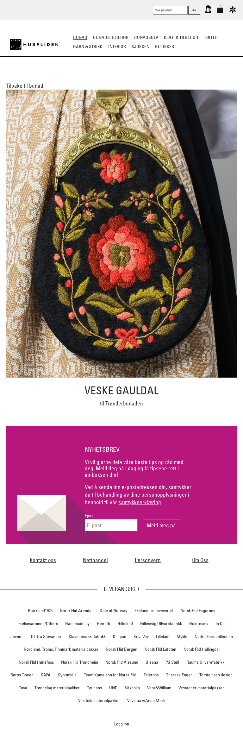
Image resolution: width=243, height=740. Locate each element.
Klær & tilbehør (181, 37)
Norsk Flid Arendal (76, 610)
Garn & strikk (88, 46)
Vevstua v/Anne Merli (146, 700)
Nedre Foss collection (214, 636)
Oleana (152, 662)
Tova (23, 688)
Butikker (164, 46)
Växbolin (132, 688)
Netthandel (95, 560)
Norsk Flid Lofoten (160, 649)
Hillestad (125, 623)
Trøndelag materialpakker (57, 688)
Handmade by (77, 623)
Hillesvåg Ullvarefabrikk (161, 623)
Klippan (119, 636)
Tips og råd (121, 87)
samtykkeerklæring (139, 502)
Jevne (15, 636)
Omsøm (150, 78)
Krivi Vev (141, 636)
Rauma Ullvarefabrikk (205, 662)
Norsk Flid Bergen (121, 649)
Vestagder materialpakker (201, 688)
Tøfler (211, 37)
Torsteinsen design (216, 675)
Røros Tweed (22, 675)
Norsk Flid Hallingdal (202, 649)
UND (113, 688)
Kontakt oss (43, 560)
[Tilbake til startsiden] (34, 44)
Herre (73, 78)
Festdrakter (176, 78)
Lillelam (162, 636)
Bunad (80, 37)
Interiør (117, 46)
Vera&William (159, 688)
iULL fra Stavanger (44, 636)
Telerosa (151, 675)
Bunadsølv (146, 37)
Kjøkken (140, 46)
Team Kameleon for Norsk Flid (110, 675)
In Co (220, 623)
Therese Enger (179, 675)
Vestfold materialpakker (99, 700)
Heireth (103, 623)
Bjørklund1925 (40, 610)
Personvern (148, 560)
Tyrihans (94, 688)
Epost (90, 515)
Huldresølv (198, 623)
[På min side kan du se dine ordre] (208, 12)
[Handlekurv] (220, 12)
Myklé (182, 636)
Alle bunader (29, 78)
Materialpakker (119, 78)
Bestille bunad (212, 78)
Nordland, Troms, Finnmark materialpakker (61, 649)
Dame (55, 78)
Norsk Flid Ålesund (121, 662)
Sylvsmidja (67, 675)
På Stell (172, 662)
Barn (90, 78)
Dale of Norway (113, 610)
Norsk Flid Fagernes (197, 610)
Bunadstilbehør (110, 37)
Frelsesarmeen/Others (38, 623)
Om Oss (200, 560)
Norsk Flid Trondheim (79, 662)
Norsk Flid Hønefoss (36, 662)
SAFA (46, 675)
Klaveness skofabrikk (87, 636)
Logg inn (121, 723)
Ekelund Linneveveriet (153, 610)
